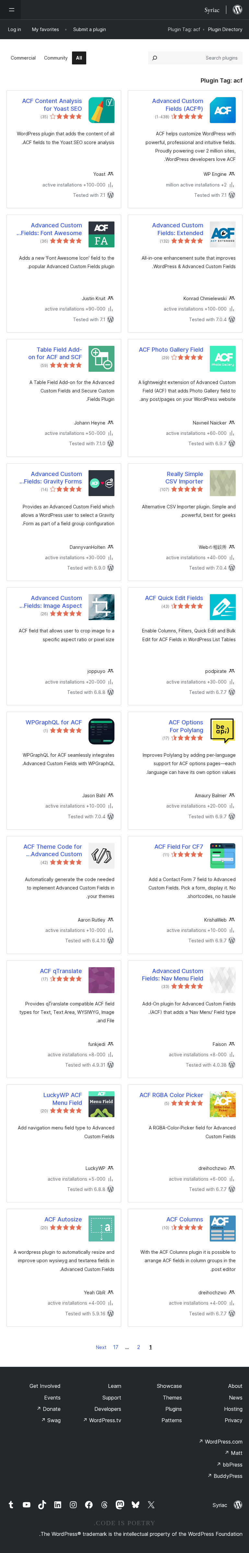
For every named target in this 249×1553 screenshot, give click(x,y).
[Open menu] (10, 9)
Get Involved (45, 1386)
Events (52, 1397)
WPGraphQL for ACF (54, 722)
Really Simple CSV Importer (184, 477)
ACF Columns (184, 1219)
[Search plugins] (154, 57)
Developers (107, 1409)
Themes (172, 1397)
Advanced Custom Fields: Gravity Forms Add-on (53, 477)
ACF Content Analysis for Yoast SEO (52, 104)
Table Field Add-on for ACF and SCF (55, 353)
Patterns (171, 1420)
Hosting (233, 1409)
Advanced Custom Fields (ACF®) (177, 104)
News (236, 1397)
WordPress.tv (102, 1420)
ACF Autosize (63, 1219)
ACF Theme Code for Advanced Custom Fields (52, 850)
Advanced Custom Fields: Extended (177, 229)
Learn (114, 1386)
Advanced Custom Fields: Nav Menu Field (172, 975)
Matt (233, 1453)
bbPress (229, 1464)
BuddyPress (225, 1476)
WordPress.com (220, 1441)
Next (101, 1347)
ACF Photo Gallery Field (171, 349)
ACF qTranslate (61, 971)
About (235, 1386)
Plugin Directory (225, 29)
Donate (48, 1409)
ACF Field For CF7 (178, 846)
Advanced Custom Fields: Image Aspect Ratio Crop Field (53, 602)
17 (115, 1347)
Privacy (234, 1420)
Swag (51, 1420)
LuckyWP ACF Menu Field (62, 1099)
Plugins (173, 1409)
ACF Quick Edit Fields (174, 598)
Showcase (169, 1386)
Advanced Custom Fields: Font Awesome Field (51, 229)
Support (111, 1397)
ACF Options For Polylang (186, 726)
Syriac (220, 1505)
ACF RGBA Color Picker (171, 1095)
